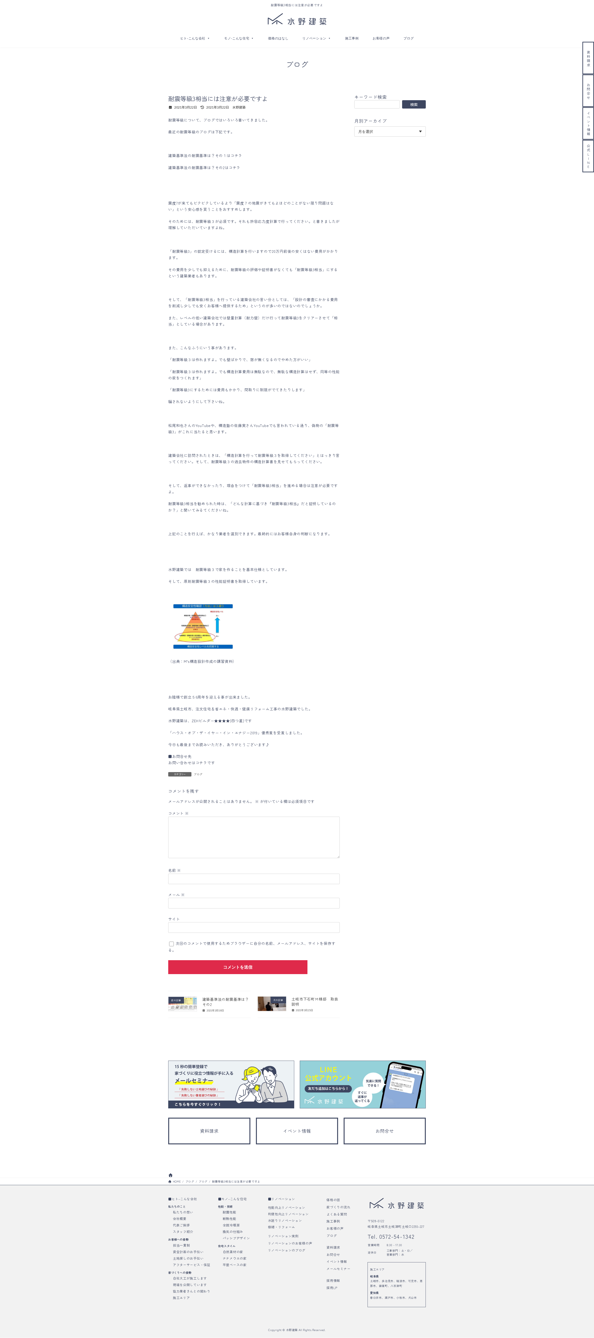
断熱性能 (229, 1218)
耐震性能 (229, 1212)
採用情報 (333, 1280)
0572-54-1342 (396, 1236)
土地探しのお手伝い (188, 1258)
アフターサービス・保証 (191, 1264)
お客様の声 (381, 38)
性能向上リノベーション (287, 1207)
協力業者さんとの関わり (191, 1291)
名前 (174, 870)
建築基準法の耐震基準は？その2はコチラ (204, 167)
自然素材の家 (233, 1251)
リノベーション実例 (283, 1236)
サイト (174, 919)
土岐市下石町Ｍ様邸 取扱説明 (314, 1001)
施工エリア (181, 1297)
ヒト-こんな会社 (193, 38)
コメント (178, 813)
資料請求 (333, 1247)
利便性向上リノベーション (288, 1214)
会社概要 (180, 1218)
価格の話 (333, 1199)
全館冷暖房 (231, 1225)
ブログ (409, 38)
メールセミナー (338, 1268)
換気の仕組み (233, 1231)
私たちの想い (183, 1212)
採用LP (331, 1287)
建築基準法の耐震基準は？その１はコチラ (205, 155)
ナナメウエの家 (235, 1258)
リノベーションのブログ (287, 1250)
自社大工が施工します (190, 1278)
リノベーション (314, 38)
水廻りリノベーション (285, 1220)
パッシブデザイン (236, 1238)
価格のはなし (278, 38)
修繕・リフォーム (281, 1227)
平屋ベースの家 (235, 1264)
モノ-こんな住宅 (236, 38)
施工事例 (352, 38)
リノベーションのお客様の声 (290, 1243)
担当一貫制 (181, 1245)
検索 (414, 104)
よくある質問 (336, 1214)
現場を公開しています (190, 1284)
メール (176, 894)
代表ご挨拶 (181, 1225)
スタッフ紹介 (183, 1231)
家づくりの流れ (338, 1207)
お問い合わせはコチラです (191, 762)
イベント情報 (336, 1261)
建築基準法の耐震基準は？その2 (225, 1001)
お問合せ (333, 1254)
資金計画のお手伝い (188, 1251)
